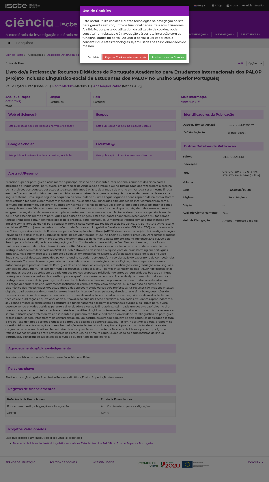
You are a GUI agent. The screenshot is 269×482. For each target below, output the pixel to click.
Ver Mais (93, 57)
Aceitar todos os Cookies (168, 57)
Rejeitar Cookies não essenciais (125, 57)
